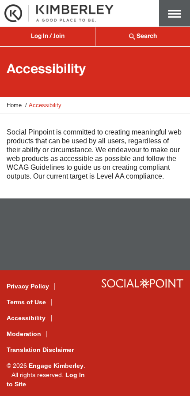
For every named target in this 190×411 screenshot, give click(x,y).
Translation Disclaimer (40, 349)
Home (14, 105)
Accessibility (26, 317)
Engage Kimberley (56, 365)
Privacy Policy (28, 286)
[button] (174, 13)
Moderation (24, 333)
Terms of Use (26, 302)
